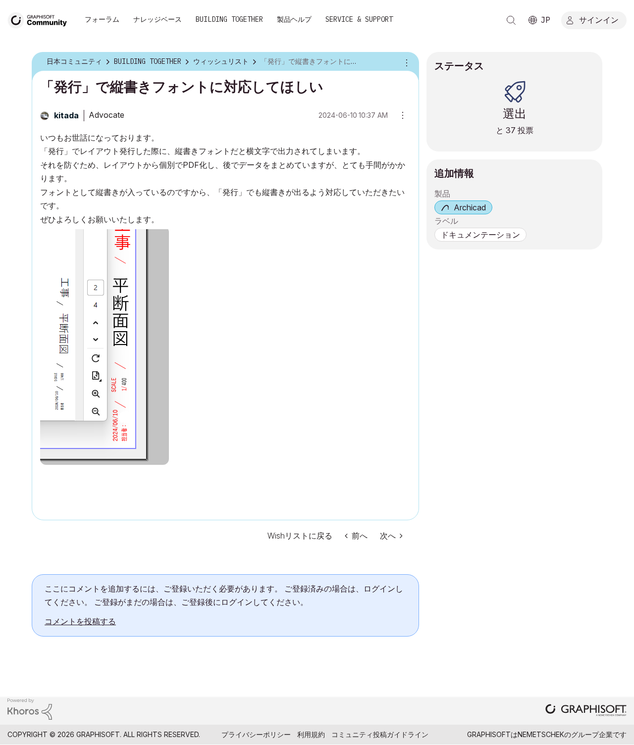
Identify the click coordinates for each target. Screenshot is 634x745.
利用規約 (311, 734)
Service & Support (359, 19)
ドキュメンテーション (480, 235)
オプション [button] (405, 62)
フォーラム (102, 19)
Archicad (470, 207)
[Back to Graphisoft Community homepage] (40, 19)
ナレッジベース (157, 19)
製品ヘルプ (294, 19)
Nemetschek (541, 734)
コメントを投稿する (80, 621)
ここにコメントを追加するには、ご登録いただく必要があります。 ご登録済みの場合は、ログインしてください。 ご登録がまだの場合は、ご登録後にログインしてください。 (224, 595)
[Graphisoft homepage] (586, 711)
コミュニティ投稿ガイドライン (379, 734)
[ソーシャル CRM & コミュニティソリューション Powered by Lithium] (29, 708)
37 (511, 130)
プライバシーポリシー (256, 734)
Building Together (229, 19)
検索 (511, 20)
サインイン (599, 19)
